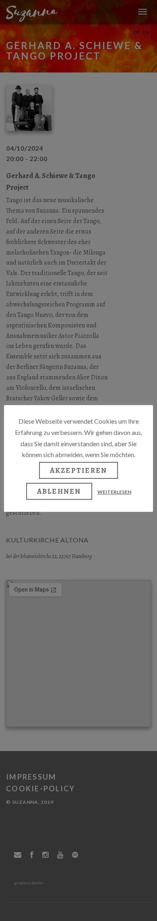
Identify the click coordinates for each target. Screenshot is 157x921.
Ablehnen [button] (59, 491)
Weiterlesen (114, 492)
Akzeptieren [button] (78, 470)
